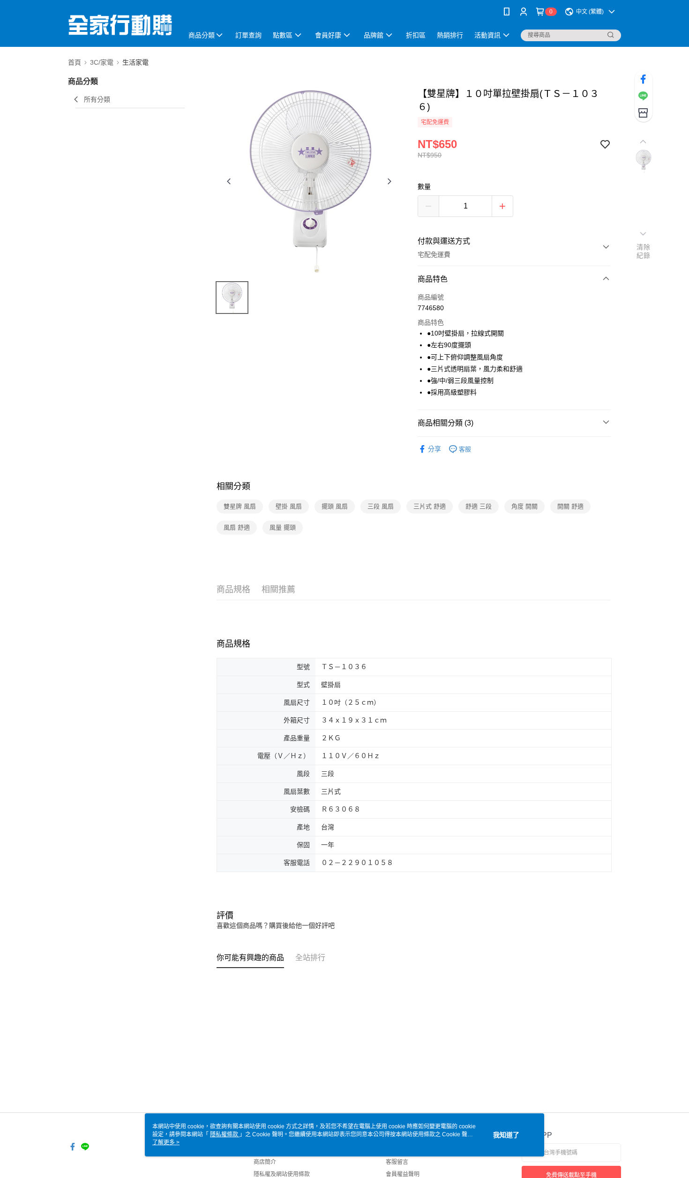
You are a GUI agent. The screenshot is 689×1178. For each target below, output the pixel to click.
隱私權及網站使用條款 (282, 1174)
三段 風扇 (380, 506)
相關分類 (233, 486)
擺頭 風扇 (335, 506)
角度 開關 (524, 506)
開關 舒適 (570, 506)
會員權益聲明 (402, 1174)
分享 (434, 449)
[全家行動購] (120, 24)
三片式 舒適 (429, 506)
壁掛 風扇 (289, 506)
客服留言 (397, 1162)
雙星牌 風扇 (240, 506)
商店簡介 (265, 1162)
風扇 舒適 (237, 527)
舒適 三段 (478, 506)
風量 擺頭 (283, 527)
